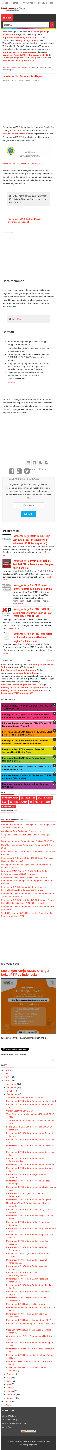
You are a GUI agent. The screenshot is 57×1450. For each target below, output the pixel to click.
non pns (48, 798)
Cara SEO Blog (9, 1416)
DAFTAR (16, 319)
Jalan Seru (7, 1427)
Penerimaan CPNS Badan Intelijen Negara (22, 164)
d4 (31, 802)
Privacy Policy (29, 3)
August (10, 1374)
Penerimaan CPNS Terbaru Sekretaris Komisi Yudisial (31, 1101)
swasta (23, 802)
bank (4, 802)
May (9, 1384)
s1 (38, 80)
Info (37, 802)
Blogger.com (33, 1445)
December (12, 1084)
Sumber (11, 382)
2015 (6, 1405)
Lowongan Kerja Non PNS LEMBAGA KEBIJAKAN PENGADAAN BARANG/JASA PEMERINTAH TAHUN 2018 (32, 612)
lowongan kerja (25, 80)
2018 (6, 1077)
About (5, 3)
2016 (6, 1401)
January (10, 1398)
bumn (28, 798)
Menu (8, 17)
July (9, 1377)
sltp (48, 802)
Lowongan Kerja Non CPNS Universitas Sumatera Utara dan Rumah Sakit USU (32, 587)
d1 (42, 802)
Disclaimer (42, 3)
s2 (11, 802)
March (10, 1391)
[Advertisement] (27, 104)
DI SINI (17, 202)
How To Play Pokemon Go (14, 1423)
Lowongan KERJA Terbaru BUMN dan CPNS (34, 1441)
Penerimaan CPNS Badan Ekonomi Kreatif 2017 (28, 1320)
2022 (6, 1070)
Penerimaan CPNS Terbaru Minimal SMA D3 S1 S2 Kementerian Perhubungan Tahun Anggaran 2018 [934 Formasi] (26, 880)
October (10, 1091)
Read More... (18, 603)
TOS (51, 3)
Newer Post (7, 661)
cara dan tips (8, 806)
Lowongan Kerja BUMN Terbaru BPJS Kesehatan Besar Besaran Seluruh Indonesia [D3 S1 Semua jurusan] (31, 539)
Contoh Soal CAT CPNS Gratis (20, 1111)
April (9, 1387)
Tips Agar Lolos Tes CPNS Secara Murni (24, 1097)
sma (40, 798)
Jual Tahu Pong (9, 1420)
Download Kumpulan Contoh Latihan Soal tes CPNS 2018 (28, 841)
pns (35, 80)
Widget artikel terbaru (48, 816)
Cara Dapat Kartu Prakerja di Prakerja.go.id (21, 831)
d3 (15, 80)
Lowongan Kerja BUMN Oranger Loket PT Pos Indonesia (25, 972)
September (12, 1094)
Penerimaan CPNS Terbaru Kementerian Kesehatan (30, 1164)
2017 (6, 1080)
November (12, 1087)
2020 (6, 1073)
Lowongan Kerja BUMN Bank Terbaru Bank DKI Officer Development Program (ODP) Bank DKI (33, 564)
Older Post (50, 661)
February (11, 1394)
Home (29, 661)
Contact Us (15, 3)
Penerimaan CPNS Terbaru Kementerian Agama (28, 1199)
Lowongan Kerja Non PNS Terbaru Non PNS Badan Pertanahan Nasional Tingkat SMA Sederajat (32, 637)
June (9, 1381)
